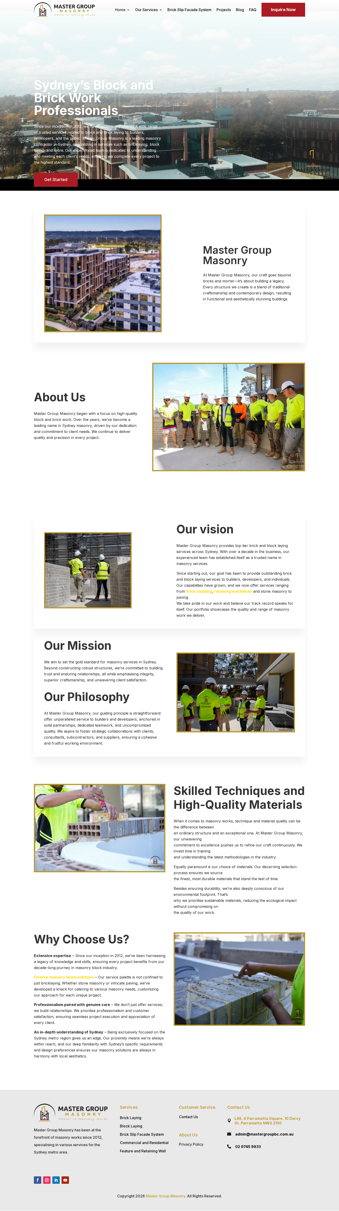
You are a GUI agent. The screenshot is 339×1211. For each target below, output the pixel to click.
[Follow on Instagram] (47, 1180)
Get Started (55, 179)
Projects (224, 9)
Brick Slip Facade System (189, 9)
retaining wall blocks (233, 591)
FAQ (252, 9)
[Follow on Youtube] (65, 1180)
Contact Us (188, 1116)
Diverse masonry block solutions (64, 977)
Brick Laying (130, 1117)
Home (120, 9)
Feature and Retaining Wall (143, 1151)
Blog (240, 9)
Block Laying (131, 1126)
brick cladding (199, 591)
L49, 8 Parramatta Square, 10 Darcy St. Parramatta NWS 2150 (268, 1120)
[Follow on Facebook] (37, 1180)
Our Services (146, 9)
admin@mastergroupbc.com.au (264, 1134)
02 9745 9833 (248, 1146)
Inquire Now (283, 9)
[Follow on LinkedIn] (56, 1180)
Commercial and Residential (144, 1142)
